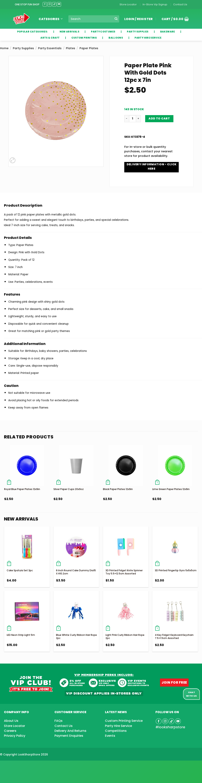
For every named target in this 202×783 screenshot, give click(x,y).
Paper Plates (88, 48)
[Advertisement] (31, 765)
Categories (49, 19)
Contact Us (180, 4)
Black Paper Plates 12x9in (118, 489)
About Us (11, 720)
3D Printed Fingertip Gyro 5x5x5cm (175, 570)
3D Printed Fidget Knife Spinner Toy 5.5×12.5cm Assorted (124, 572)
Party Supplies (23, 48)
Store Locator (128, 4)
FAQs (58, 720)
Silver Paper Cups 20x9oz (68, 489)
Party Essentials (50, 48)
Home (4, 48)
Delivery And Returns (70, 730)
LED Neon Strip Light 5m (21, 635)
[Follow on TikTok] (54, 4)
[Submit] (116, 19)
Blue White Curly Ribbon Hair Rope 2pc (76, 636)
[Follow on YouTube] (59, 4)
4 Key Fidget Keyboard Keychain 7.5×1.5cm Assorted (174, 636)
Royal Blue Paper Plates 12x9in (22, 489)
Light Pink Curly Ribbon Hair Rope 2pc (125, 636)
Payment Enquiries (68, 735)
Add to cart (159, 118)
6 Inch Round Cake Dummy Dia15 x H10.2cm (76, 572)
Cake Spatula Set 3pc (20, 570)
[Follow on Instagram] (49, 4)
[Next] (198, 482)
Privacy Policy (14, 735)
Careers (10, 730)
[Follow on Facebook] (45, 4)
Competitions (116, 730)
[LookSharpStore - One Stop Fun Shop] (21, 19)
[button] (174, 19)
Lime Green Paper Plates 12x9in (171, 489)
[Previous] (4, 482)
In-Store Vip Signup (155, 4)
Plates (70, 48)
